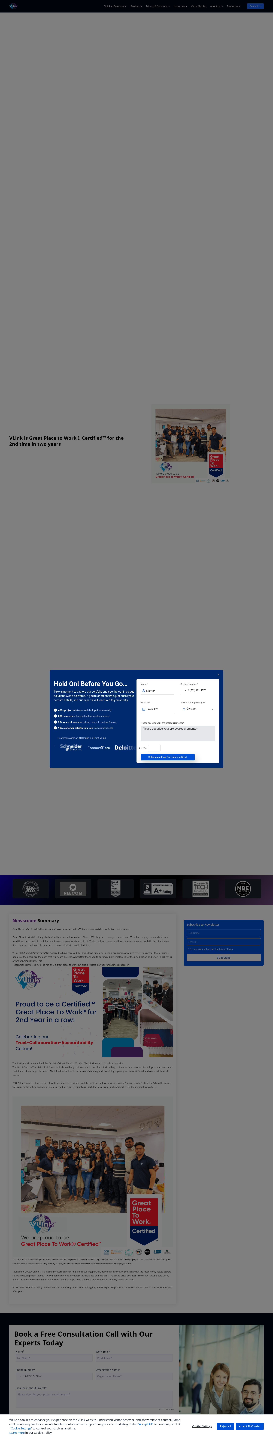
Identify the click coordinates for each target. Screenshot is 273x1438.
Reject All (225, 1426)
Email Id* (145, 702)
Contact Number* (189, 684)
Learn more (17, 1433)
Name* (144, 684)
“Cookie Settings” (21, 1428)
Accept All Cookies (250, 1426)
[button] (183, 690)
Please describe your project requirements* (162, 723)
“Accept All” (145, 1424)
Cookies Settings (202, 1426)
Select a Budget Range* (193, 702)
